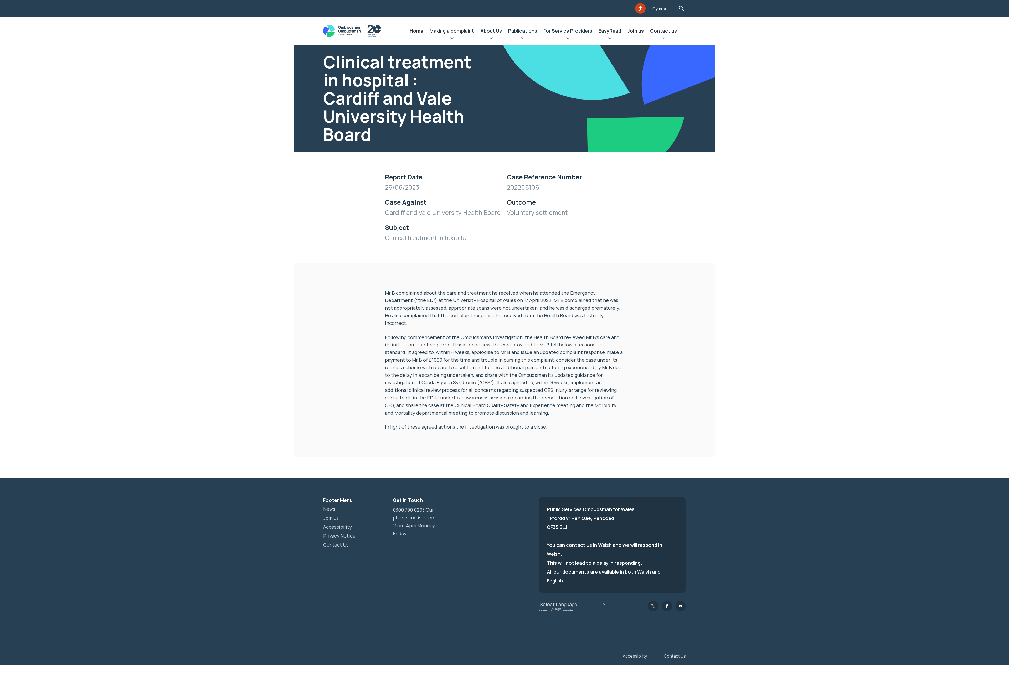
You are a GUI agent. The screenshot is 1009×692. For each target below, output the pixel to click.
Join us (635, 31)
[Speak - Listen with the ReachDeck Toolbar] (640, 8)
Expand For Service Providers (567, 39)
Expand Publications (522, 39)
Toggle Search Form (681, 8)
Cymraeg (661, 9)
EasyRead (610, 31)
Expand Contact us (663, 39)
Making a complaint (452, 31)
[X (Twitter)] (653, 606)
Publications (522, 31)
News (329, 509)
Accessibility (337, 527)
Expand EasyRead (609, 39)
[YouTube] (680, 606)
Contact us (663, 31)
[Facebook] (667, 606)
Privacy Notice (339, 536)
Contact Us (336, 545)
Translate (567, 610)
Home (416, 31)
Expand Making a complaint (451, 39)
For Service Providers (567, 31)
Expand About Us (491, 39)
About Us (491, 31)
